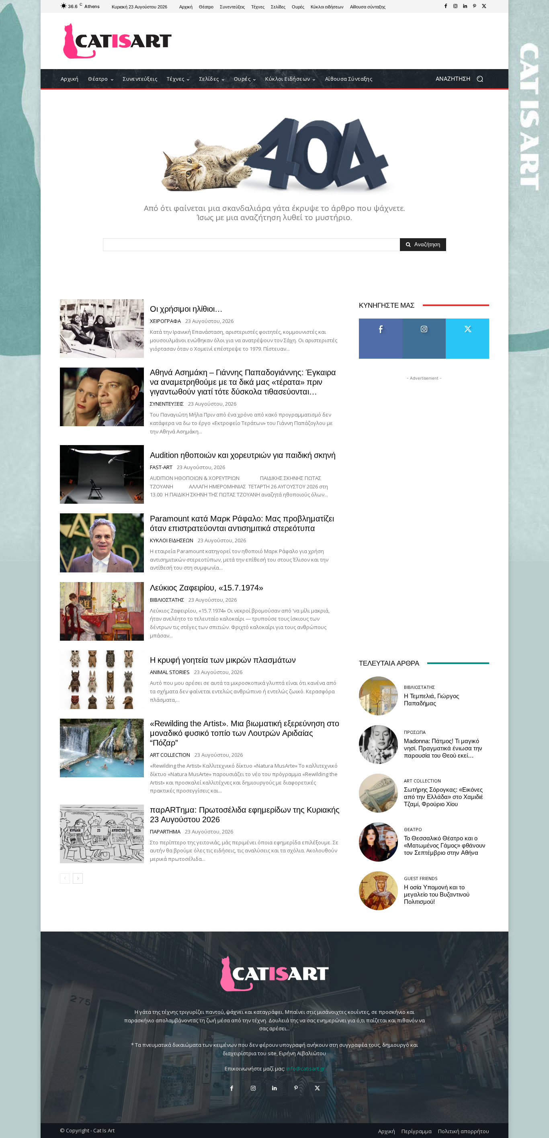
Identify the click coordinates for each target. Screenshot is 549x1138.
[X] (484, 6)
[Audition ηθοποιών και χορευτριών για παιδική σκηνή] (102, 474)
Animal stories (170, 672)
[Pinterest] (474, 6)
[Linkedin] (465, 6)
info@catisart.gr (305, 1068)
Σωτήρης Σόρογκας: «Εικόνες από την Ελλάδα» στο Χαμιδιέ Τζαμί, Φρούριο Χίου (443, 797)
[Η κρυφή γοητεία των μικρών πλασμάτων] (102, 679)
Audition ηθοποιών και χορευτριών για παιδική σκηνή (243, 455)
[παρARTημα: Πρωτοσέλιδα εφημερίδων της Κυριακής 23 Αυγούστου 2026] (102, 834)
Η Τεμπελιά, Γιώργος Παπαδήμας (431, 700)
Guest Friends (420, 878)
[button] (462, 78)
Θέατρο (413, 829)
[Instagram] (455, 6)
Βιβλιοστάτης (167, 600)
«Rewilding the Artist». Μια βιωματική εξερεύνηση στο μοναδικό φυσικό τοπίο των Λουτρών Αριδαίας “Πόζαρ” (244, 733)
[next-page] (78, 878)
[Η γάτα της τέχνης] (117, 41)
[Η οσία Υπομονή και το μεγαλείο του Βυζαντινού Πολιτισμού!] (378, 890)
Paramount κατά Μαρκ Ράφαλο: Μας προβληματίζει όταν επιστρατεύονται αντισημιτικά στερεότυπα (242, 523)
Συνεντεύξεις (167, 404)
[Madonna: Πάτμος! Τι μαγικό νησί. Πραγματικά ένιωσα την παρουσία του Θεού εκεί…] (378, 744)
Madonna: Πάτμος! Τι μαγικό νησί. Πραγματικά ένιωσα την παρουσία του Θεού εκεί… (443, 748)
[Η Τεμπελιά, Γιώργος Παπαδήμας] (378, 695)
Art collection (170, 755)
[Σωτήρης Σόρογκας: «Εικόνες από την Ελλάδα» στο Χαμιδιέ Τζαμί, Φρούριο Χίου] (378, 793)
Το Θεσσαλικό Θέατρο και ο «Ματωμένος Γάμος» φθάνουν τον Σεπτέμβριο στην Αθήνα (444, 845)
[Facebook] (446, 6)
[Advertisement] (341, 41)
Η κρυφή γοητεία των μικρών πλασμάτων (223, 660)
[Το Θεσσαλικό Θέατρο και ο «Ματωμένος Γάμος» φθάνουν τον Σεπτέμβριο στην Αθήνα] (378, 841)
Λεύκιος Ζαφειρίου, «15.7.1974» (206, 587)
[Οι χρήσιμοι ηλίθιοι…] (102, 328)
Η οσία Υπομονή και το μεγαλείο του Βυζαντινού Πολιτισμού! (436, 894)
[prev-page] (65, 878)
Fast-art (161, 467)
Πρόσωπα (415, 732)
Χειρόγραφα (165, 321)
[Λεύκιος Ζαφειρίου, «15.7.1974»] (102, 611)
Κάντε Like (380, 322)
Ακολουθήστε (424, 322)
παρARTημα (165, 831)
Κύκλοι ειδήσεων (171, 540)
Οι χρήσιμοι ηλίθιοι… (186, 309)
